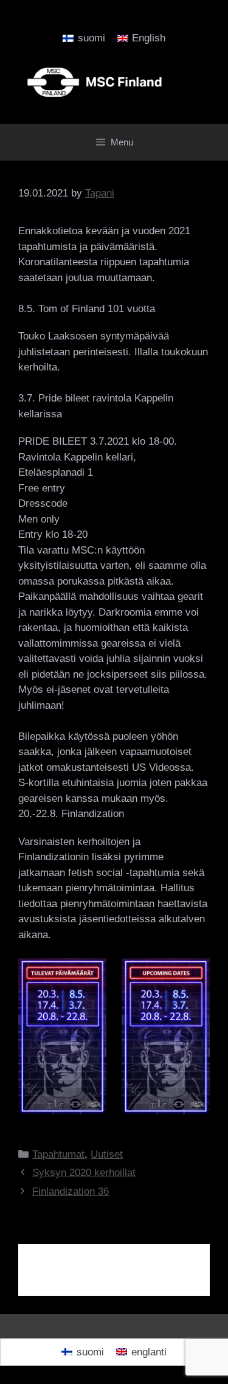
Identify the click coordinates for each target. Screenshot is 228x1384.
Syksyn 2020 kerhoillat (84, 1172)
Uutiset (107, 1154)
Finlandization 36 (70, 1191)
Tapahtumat (58, 1154)
